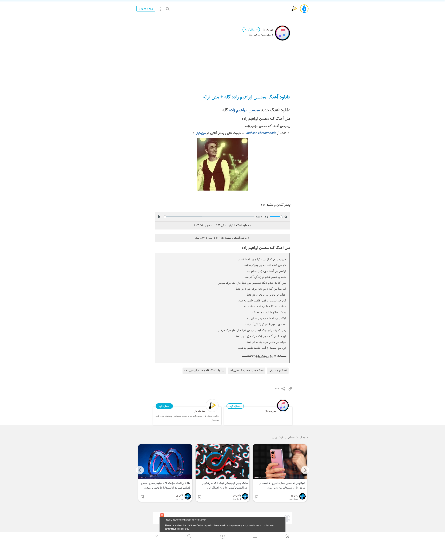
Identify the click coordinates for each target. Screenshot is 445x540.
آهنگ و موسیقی (278, 370)
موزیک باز (267, 29)
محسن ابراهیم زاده (244, 110)
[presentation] (140, 470)
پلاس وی (294, 495)
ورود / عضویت (146, 8)
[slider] (209, 217)
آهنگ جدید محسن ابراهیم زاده (246, 370)
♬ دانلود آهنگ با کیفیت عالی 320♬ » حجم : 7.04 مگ (222, 225)
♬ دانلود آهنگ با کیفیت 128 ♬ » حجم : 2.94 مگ (222, 238)
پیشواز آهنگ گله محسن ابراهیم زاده (204, 370)
